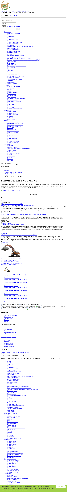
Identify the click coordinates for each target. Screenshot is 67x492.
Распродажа (10, 105)
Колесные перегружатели (11, 286)
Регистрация (13, 15)
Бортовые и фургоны (13, 43)
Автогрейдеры (11, 35)
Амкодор (9, 89)
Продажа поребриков (13, 141)
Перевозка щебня (12, 138)
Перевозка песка (11, 134)
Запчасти (6, 85)
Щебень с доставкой (12, 142)
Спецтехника (7, 32)
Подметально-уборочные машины (16, 66)
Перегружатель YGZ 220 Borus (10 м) (15, 274)
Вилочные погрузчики (13, 49)
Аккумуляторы (11, 88)
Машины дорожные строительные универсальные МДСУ (23, 60)
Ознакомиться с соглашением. (29, 490)
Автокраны (10, 37)
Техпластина (10, 107)
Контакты (10, 160)
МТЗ (8, 73)
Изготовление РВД (12, 122)
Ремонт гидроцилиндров (14, 126)
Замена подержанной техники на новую (18, 148)
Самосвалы (10, 70)
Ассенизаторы (8, 329)
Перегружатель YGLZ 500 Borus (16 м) (15, 290)
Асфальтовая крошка (13, 131)
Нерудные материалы (10, 129)
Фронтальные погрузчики (14, 79)
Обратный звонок (6, 163)
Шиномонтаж (11, 119)
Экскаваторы (11, 82)
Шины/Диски (8, 110)
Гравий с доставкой (12, 132)
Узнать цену (33, 194)
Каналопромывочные (10, 332)
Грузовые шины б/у (12, 114)
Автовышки (10, 36)
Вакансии (10, 159)
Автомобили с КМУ (12, 39)
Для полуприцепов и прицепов (16, 98)
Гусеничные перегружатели (8, 260)
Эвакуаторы (10, 80)
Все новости (4, 242)
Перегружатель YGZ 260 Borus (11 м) (11, 263)
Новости (9, 157)
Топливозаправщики (13, 77)
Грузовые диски (11, 111)
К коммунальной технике (14, 101)
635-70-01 (13, 11)
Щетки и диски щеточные (14, 108)
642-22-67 (5, 11)
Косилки (9, 103)
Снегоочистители (12, 74)
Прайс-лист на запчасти (14, 86)
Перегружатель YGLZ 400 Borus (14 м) (15, 298)
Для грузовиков (11, 97)
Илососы (9, 54)
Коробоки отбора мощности (15, 123)
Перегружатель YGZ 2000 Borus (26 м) (11, 258)
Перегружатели (11, 64)
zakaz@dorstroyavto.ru (23, 11)
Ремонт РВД (10, 128)
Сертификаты (11, 156)
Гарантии (10, 154)
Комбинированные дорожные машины (18, 57)
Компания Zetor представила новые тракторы (13, 224)
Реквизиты (10, 145)
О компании (7, 144)
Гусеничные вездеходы (13, 51)
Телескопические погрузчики (15, 76)
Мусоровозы (10, 63)
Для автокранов (11, 94)
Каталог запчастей (12, 100)
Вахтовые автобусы (12, 48)
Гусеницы (10, 116)
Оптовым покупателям (13, 153)
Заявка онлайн (5, 166)
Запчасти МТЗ (8, 340)
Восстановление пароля (13, 26)
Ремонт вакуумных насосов (15, 125)
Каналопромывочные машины (15, 55)
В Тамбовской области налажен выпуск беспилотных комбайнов (19, 235)
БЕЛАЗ (9, 91)
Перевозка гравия (12, 136)
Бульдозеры (10, 45)
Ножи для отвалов (12, 104)
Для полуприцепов (9, 346)
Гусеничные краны (12, 92)
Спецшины (10, 117)
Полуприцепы (11, 67)
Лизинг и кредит (12, 150)
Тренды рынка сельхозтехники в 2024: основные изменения (17, 205)
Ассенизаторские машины (14, 42)
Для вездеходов (11, 95)
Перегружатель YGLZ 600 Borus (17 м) (15, 282)
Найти (18, 29)
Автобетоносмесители (13, 33)
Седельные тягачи (12, 71)
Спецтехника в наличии (10, 83)
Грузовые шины (11, 113)
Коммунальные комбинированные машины (19, 58)
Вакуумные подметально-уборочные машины (20, 46)
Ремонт (6, 120)
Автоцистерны (11, 40)
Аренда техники (11, 151)
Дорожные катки (12, 52)
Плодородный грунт (13, 139)
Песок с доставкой (12, 135)
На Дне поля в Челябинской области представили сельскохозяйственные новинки (23, 214)
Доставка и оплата (12, 147)
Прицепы (10, 69)
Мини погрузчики (12, 61)
